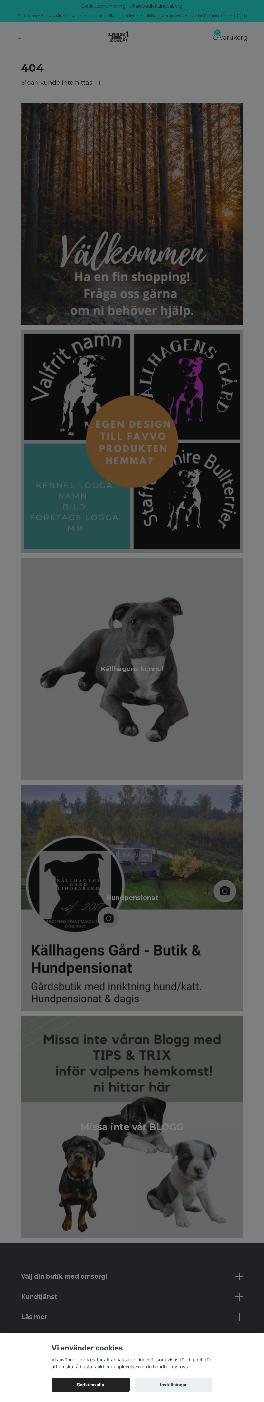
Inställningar (173, 1384)
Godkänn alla (90, 1384)
